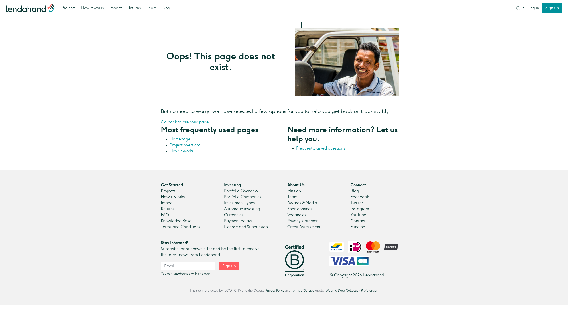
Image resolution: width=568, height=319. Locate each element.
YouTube (358, 214)
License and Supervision (246, 226)
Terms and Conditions (180, 226)
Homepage (180, 139)
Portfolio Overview (241, 191)
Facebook (360, 197)
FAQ (165, 214)
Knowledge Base (176, 220)
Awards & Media (302, 202)
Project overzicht (185, 145)
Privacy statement (303, 220)
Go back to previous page (185, 122)
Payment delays (238, 220)
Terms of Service (302, 290)
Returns (134, 8)
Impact (116, 8)
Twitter (357, 202)
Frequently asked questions (320, 148)
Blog (166, 8)
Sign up (552, 7)
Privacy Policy (274, 290)
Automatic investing (242, 208)
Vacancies (296, 214)
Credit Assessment (303, 226)
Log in (533, 8)
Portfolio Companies (242, 197)
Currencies (233, 214)
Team (151, 8)
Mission (294, 191)
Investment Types (239, 202)
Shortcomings (299, 208)
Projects (68, 8)
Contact (358, 220)
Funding (358, 226)
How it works (92, 8)
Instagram (360, 208)
